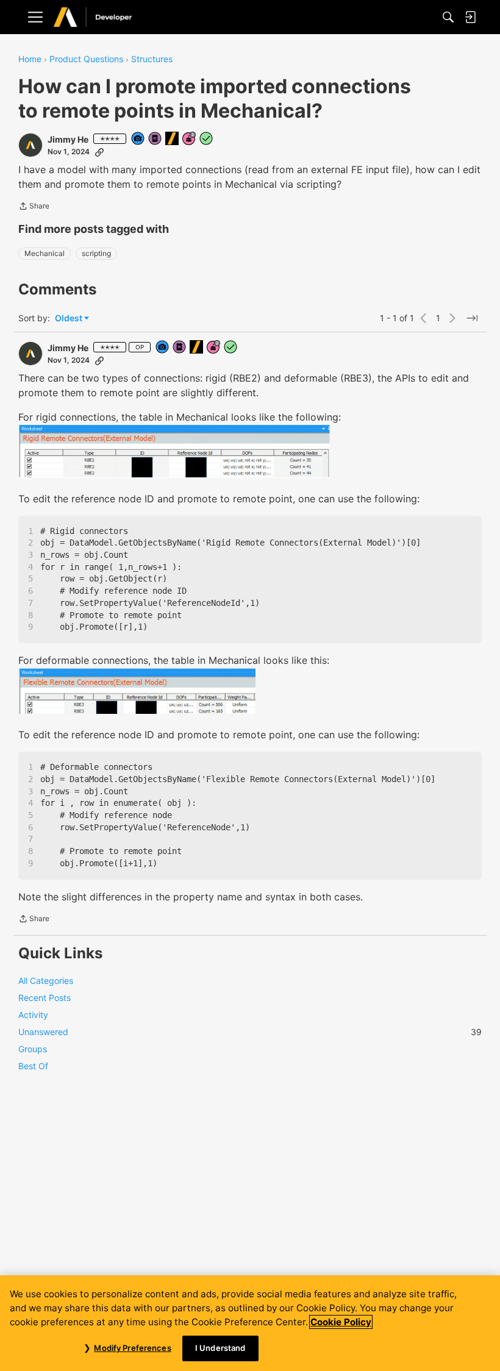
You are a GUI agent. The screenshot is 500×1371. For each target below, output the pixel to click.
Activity (33, 1015)
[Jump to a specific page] (472, 318)
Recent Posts (44, 997)
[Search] (448, 17)
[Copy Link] (99, 151)
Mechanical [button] (44, 253)
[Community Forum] (105, 17)
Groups (32, 1049)
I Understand (220, 1348)
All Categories (45, 980)
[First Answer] (206, 139)
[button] (30, 145)
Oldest (69, 318)
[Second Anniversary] (189, 139)
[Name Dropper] (155, 139)
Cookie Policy (340, 1322)
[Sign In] (470, 17)
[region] (250, 1323)
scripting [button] (96, 253)
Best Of (33, 1066)
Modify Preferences (132, 1348)
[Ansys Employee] (172, 139)
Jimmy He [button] (68, 139)
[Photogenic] (138, 139)
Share (33, 207)
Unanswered (250, 1032)
